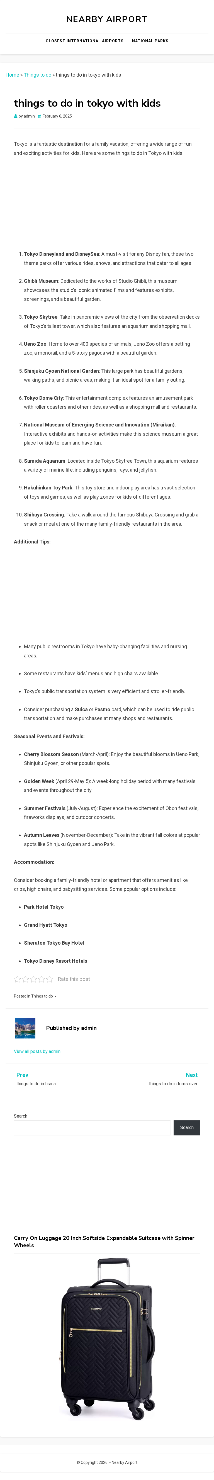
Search (20, 1116)
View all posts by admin (37, 1051)
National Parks (150, 41)
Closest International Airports (85, 41)
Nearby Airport (107, 19)
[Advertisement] (112, 206)
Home (12, 75)
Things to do (37, 75)
